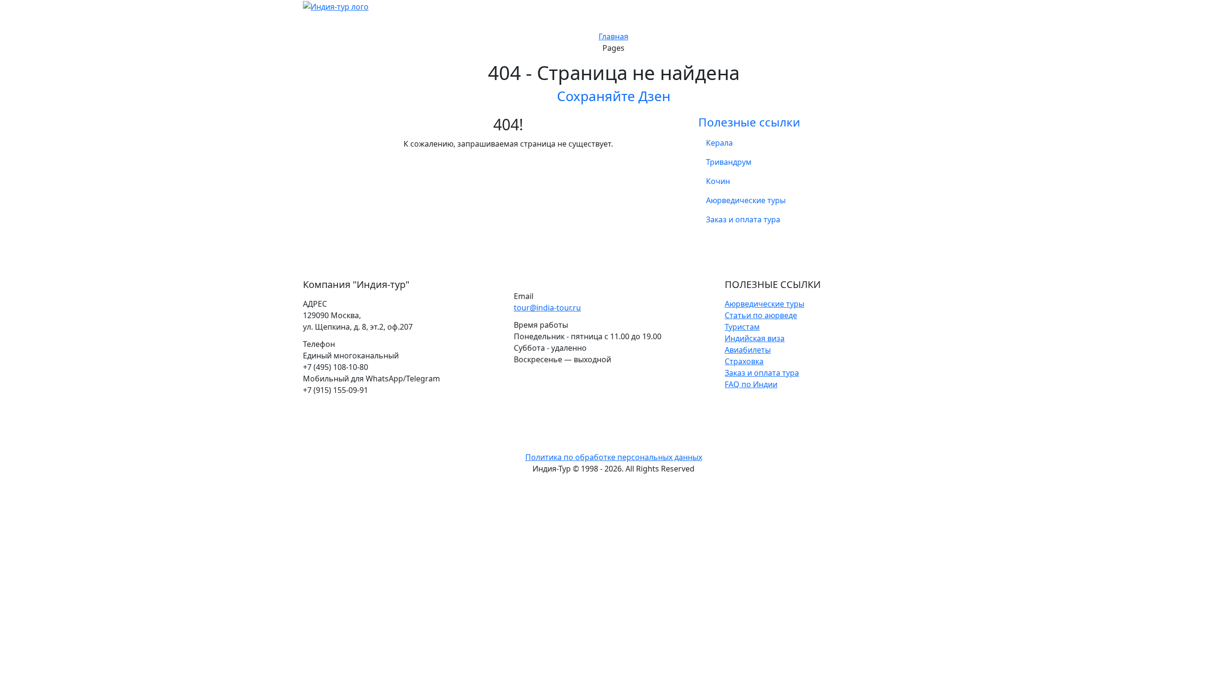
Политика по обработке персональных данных (613, 457)
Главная (613, 36)
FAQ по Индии (751, 384)
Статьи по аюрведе (761, 315)
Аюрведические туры (746, 200)
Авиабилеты (748, 350)
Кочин (718, 181)
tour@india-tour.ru (547, 307)
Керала (719, 143)
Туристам (742, 327)
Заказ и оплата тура (743, 219)
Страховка (744, 361)
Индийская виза (755, 338)
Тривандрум (729, 162)
